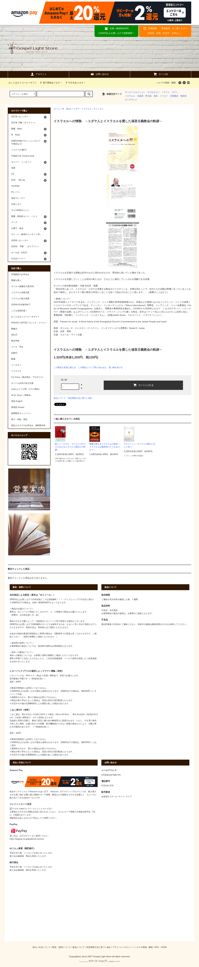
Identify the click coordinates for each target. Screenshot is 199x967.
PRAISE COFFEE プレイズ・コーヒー (28, 323)
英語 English (17, 401)
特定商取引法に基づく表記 (80, 398)
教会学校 (15, 341)
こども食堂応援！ (19, 311)
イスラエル (130, 96)
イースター (16, 365)
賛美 (156, 96)
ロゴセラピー (153, 92)
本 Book (66, 109)
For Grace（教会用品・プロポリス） (27, 377)
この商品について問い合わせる (92, 367)
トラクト (166, 92)
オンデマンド (131, 100)
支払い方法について (41, 947)
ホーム (57, 109)
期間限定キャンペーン (21, 413)
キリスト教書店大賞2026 (22, 286)
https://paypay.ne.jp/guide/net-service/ (27, 839)
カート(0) (163, 74)
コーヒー (164, 96)
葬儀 (13, 359)
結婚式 (14, 353)
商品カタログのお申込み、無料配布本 (28, 425)
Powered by (83, 961)
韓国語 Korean (17, 407)
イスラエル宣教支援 (20, 292)
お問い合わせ (102, 74)
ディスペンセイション (135, 92)
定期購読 (174, 96)
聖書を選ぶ (16, 280)
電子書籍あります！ (52, 82)
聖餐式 (14, 329)
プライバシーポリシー (123, 947)
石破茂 (140, 96)
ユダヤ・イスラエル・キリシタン (88, 109)
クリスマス (16, 371)
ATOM (164, 947)
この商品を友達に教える (65, 367)
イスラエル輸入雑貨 (20, 298)
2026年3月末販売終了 (21, 305)
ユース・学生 (17, 347)
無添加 (183, 96)
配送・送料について (61, 947)
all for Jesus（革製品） (21, 395)
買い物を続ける (116, 367)
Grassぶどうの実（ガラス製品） (26, 389)
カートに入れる (146, 384)
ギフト (175, 92)
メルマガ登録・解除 (166, 82)
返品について (60, 398)
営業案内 (165, 28)
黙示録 (149, 96)
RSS (157, 947)
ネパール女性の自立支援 (22, 383)
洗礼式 (14, 335)
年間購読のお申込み (20, 274)
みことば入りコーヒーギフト (23, 82)
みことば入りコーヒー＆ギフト (25, 317)
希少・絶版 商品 (19, 419)
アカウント (41, 74)
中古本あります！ (77, 82)
